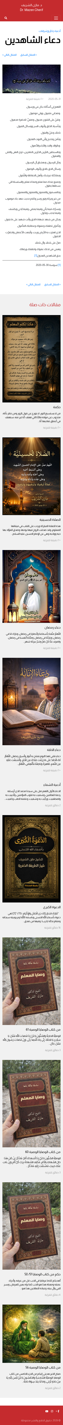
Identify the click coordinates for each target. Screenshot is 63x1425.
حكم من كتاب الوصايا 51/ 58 (43, 1274)
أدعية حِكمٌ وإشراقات (50, 31)
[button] (57, 1411)
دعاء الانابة (54, 749)
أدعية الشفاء (52, 784)
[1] (35, 255)
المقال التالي (10, 54)
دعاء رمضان (53, 627)
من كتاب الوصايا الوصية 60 (43, 1152)
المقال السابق (27, 54)
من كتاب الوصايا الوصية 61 (43, 1029)
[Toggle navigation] (56, 18)
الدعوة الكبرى (52, 907)
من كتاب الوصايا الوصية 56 (43, 1367)
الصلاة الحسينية (50, 519)
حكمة (57, 407)
